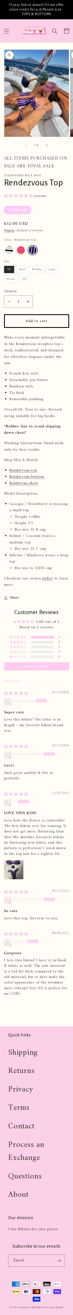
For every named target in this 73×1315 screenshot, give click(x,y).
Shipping (9, 230)
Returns (21, 1071)
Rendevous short (24, 483)
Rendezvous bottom (27, 476)
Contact (21, 1126)
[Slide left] (26, 145)
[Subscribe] (59, 1261)
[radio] (9, 250)
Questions (25, 1176)
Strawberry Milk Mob (30, 1308)
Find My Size (17, 209)
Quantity (10, 291)
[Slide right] (46, 145)
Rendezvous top (23, 470)
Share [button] (14, 598)
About (18, 1195)
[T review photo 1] (14, 869)
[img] (16, 693)
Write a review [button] (36, 666)
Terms (19, 1108)
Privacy (20, 1089)
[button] (6, 31)
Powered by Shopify (53, 1308)
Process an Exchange (26, 1151)
